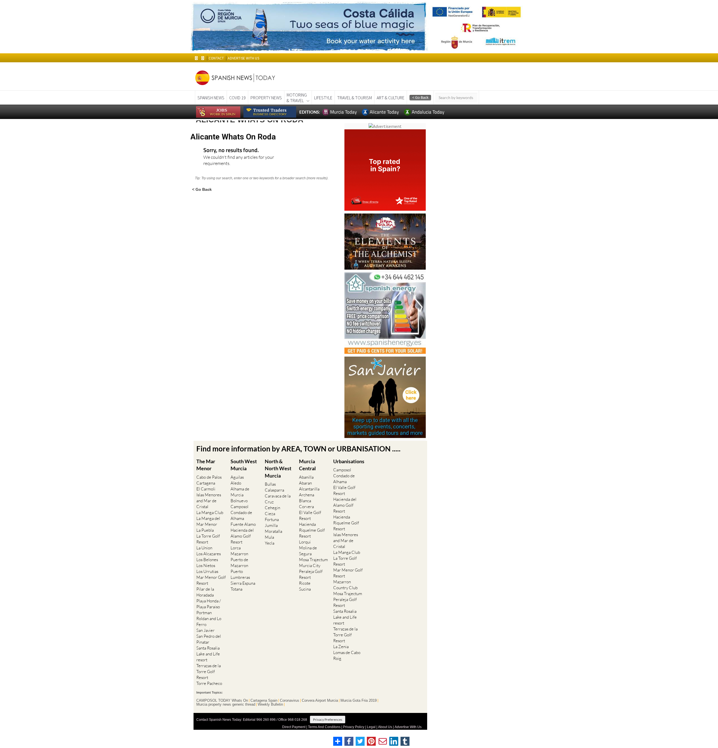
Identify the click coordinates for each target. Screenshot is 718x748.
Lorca (236, 547)
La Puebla (205, 530)
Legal (371, 727)
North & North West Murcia (278, 468)
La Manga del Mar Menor (208, 521)
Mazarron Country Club (345, 584)
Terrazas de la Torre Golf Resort (208, 671)
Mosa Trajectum (313, 559)
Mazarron (239, 553)
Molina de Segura (308, 550)
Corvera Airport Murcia (320, 700)
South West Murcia (244, 464)
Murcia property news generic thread (225, 704)
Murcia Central (307, 464)
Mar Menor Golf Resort (211, 580)
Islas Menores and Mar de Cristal (208, 500)
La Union (204, 547)
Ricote (304, 583)
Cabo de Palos (209, 477)
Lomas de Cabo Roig (346, 655)
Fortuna (272, 519)
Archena (306, 494)
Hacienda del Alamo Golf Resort (242, 536)
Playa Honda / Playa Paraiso (208, 603)
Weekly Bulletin (270, 704)
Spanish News (210, 97)
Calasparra (274, 490)
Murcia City (309, 565)
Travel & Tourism (354, 97)
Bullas (270, 484)
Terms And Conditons (324, 727)
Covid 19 (237, 97)
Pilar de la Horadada (205, 592)
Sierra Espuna (243, 583)
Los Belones (207, 559)
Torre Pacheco (209, 683)
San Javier (205, 630)
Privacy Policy (353, 727)
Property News (266, 97)
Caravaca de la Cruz (278, 498)
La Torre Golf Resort (208, 539)
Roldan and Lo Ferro (208, 621)
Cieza (270, 513)
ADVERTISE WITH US (243, 58)
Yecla (269, 543)
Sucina (305, 589)
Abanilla (306, 477)
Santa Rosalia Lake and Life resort (208, 653)
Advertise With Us (408, 727)
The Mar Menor (205, 464)
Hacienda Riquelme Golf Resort (312, 530)
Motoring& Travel (297, 97)
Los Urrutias (207, 571)
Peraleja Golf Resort (311, 574)
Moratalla (273, 531)
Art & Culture (390, 97)
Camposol (239, 506)
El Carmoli (205, 489)
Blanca (305, 500)
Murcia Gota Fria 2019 (358, 700)
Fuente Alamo (243, 524)
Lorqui (305, 542)
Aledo (236, 483)
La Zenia (341, 646)
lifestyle (323, 97)
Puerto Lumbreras (240, 574)
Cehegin (272, 507)
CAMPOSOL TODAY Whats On (222, 700)
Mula (269, 537)
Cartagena (205, 483)
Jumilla (271, 525)
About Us (385, 727)
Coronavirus (289, 700)
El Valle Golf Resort (310, 515)
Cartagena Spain (263, 700)
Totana (236, 589)
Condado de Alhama (241, 515)
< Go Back (202, 189)
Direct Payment (293, 727)
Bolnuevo (239, 500)
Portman (204, 612)
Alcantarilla (309, 489)
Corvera (306, 506)
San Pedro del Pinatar (208, 639)
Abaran (305, 483)
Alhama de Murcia (240, 491)
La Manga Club (209, 512)
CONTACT (216, 58)
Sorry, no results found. (231, 150)
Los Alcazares (208, 553)
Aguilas (237, 477)
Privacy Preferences (327, 719)
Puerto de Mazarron (239, 562)
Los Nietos (205, 565)
